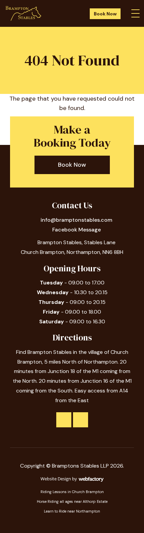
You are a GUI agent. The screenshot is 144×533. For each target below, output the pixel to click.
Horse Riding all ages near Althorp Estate (72, 501)
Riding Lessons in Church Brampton (72, 491)
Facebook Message (76, 229)
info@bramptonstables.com (76, 219)
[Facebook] (63, 419)
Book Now (105, 14)
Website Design (56, 479)
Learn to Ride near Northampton (72, 511)
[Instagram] (80, 419)
